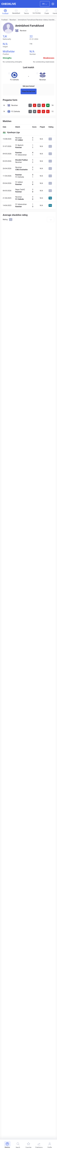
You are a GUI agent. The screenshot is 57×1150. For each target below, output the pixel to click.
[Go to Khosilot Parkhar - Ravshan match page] (28, 161)
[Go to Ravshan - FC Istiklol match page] (28, 138)
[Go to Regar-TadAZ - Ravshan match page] (28, 190)
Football (4, 20)
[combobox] (45, 4)
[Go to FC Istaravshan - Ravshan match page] (28, 205)
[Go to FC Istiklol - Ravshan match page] (28, 183)
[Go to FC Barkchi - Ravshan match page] (28, 146)
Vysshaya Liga (13, 132)
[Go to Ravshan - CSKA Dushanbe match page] (28, 168)
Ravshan (13, 20)
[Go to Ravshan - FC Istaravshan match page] (28, 153)
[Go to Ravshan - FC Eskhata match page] (28, 175)
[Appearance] (53, 4)
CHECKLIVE (8, 4)
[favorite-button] (9, 73)
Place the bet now (28, 91)
